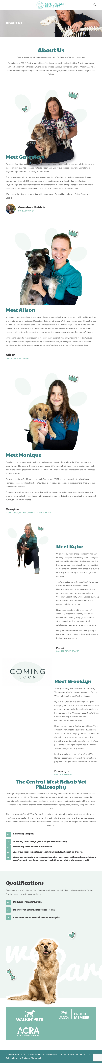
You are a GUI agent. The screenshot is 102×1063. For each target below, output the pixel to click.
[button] (95, 5)
